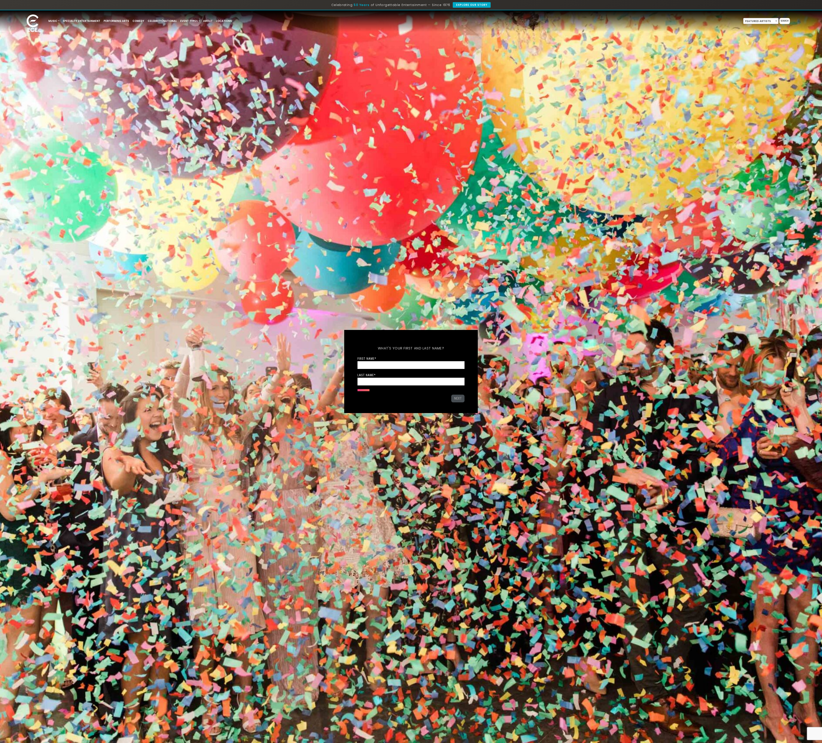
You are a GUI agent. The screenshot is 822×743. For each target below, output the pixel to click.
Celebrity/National (162, 21)
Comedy (138, 21)
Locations (224, 21)
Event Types (189, 21)
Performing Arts (116, 21)
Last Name (366, 375)
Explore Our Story (471, 5)
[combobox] (761, 21)
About (208, 21)
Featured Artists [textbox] (758, 21)
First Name (366, 358)
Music (52, 21)
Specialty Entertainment (81, 21)
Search (785, 20)
